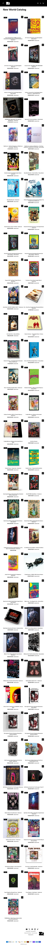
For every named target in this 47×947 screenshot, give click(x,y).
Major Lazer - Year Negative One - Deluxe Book (34, 601)
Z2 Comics (25, 944)
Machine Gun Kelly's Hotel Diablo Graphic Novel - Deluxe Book (13, 602)
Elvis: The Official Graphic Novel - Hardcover (13, 387)
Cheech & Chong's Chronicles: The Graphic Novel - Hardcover (34, 227)
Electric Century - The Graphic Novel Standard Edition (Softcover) (13, 361)
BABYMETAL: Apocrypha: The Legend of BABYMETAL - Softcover (13, 120)
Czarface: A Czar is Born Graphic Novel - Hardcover (34, 281)
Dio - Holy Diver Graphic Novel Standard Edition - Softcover (34, 308)
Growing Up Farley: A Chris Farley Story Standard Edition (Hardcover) (13, 494)
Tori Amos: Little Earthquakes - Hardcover (33, 866)
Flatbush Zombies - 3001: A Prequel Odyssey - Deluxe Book (33, 388)
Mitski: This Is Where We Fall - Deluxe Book (34, 628)
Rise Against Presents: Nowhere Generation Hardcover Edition (34, 734)
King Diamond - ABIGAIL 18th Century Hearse (34, 574)
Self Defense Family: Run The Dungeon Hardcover (13, 787)
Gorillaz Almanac (33, 441)
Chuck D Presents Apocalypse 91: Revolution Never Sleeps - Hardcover (34, 254)
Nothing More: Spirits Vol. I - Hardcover (34, 680)
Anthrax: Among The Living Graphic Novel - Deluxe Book (13, 93)
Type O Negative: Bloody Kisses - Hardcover (13, 892)
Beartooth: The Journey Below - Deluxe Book (34, 119)
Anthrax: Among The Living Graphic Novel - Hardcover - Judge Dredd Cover (34, 93)
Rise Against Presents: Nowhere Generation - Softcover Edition (13, 734)
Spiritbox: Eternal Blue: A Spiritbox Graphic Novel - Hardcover (34, 813)
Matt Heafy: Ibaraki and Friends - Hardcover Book (13, 628)
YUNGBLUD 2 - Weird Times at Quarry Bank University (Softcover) (13, 919)
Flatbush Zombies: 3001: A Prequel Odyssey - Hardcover (13, 415)
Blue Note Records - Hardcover (13, 199)
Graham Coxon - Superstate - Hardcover (13, 468)
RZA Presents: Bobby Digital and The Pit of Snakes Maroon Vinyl (34, 761)
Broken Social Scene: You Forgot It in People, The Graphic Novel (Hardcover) (34, 200)
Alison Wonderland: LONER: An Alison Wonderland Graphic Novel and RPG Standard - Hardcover (13, 38)
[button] (3, 3)
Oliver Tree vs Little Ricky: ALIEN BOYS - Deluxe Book (13, 707)
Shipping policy (30, 934)
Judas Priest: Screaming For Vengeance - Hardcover (13, 575)
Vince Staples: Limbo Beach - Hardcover (34, 892)
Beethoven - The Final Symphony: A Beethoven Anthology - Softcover (13, 147)
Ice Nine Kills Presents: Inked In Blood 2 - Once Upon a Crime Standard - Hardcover (13, 548)
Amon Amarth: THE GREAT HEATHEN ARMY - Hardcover (34, 66)
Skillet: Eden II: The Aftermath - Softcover (13, 812)
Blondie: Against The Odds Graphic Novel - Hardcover (13, 173)
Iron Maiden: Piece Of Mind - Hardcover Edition (33, 547)
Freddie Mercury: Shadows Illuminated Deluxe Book (13, 442)
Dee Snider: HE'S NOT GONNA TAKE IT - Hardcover (13, 307)
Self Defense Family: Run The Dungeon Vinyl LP (34, 787)
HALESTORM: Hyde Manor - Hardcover (34, 493)
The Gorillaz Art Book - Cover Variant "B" (13, 866)
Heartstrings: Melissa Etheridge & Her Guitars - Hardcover (33, 521)
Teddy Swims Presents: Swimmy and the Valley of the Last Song (34, 840)
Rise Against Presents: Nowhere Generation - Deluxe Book (34, 707)
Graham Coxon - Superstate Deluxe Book (34, 468)
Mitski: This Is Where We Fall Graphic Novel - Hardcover (13, 654)
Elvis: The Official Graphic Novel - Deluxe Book (33, 360)
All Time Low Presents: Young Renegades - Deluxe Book (34, 38)
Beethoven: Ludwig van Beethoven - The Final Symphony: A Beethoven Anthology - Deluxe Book (34, 147)
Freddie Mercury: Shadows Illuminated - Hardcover (34, 415)
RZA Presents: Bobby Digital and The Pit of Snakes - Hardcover (13, 761)
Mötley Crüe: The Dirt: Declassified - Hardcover (13, 680)
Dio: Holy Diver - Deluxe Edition (13, 333)
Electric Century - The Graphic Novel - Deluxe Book (34, 334)
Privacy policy (28, 931)
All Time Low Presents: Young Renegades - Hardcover (13, 66)
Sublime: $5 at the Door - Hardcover (13, 839)
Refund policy (33, 931)
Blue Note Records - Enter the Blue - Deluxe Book (34, 172)
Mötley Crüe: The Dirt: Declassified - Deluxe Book (34, 653)
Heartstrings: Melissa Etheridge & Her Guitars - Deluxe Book (13, 521)
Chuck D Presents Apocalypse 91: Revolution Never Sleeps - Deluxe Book (13, 254)
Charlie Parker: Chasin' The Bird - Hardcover (13, 226)
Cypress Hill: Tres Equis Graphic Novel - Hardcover (13, 281)
